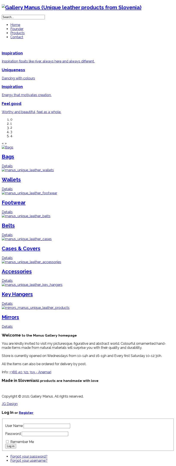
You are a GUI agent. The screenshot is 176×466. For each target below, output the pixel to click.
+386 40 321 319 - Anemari (30, 372)
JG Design (10, 404)
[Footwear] (29, 193)
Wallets (11, 179)
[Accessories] (31, 262)
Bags (8, 156)
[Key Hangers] (32, 285)
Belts (8, 225)
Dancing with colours (18, 78)
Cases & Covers (21, 248)
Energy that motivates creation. (27, 95)
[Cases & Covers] (27, 239)
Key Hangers (17, 294)
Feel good (11, 103)
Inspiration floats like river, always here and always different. (48, 61)
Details (7, 166)
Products (17, 33)
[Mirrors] (36, 308)
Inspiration (12, 53)
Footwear (14, 202)
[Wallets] (28, 170)
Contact (16, 37)
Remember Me (22, 442)
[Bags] (7, 147)
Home (15, 25)
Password (13, 434)
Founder (16, 29)
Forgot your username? (28, 460)
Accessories (17, 271)
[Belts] (26, 216)
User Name (14, 426)
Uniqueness (13, 69)
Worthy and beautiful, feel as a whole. (31, 112)
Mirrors (10, 317)
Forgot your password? (28, 456)
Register (26, 413)
